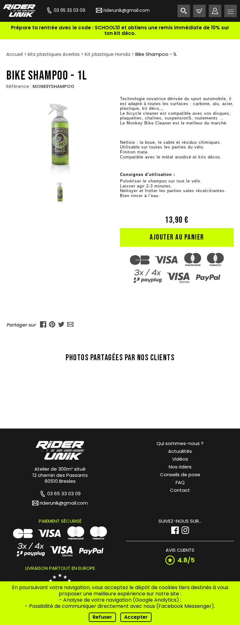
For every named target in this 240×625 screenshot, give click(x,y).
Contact (180, 490)
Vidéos (180, 459)
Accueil (14, 54)
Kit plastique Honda (107, 54)
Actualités (180, 451)
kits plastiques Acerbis (54, 54)
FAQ (180, 482)
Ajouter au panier (177, 237)
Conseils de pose (180, 474)
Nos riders (180, 466)
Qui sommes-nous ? (180, 443)
